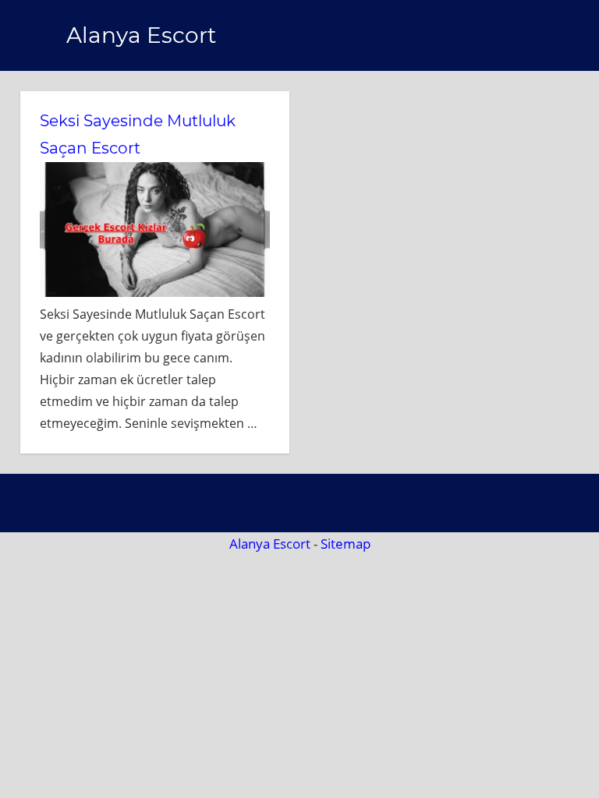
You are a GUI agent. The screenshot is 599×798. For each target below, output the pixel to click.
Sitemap (345, 544)
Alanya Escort (141, 35)
